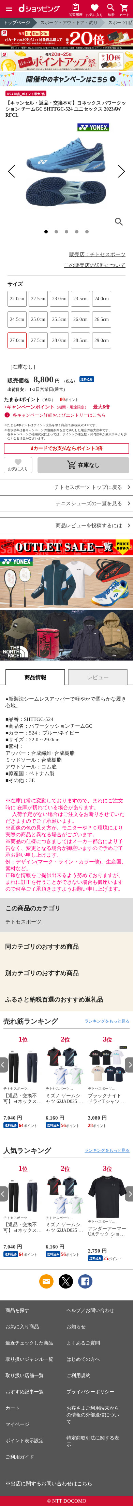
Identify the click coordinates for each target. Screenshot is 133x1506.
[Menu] (9, 9)
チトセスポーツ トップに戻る (88, 487)
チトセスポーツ (23, 921)
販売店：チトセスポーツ (97, 254)
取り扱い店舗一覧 (24, 1375)
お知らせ (76, 1326)
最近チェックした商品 (29, 1343)
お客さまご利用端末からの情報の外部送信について (92, 1415)
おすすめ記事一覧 (24, 1391)
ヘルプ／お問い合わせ (90, 1310)
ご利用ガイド (19, 1457)
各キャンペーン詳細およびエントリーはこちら (59, 415)
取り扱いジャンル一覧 (29, 1359)
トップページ (16, 22)
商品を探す (17, 1310)
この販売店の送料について (94, 265)
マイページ (17, 1424)
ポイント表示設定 (24, 1440)
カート (12, 1408)
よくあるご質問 (83, 1343)
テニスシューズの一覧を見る (89, 503)
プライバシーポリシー (90, 1391)
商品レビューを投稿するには (89, 525)
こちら (84, 1483)
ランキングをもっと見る (107, 1021)
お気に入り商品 (22, 1326)
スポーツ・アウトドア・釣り (69, 22)
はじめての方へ (83, 1359)
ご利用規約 (78, 1375)
